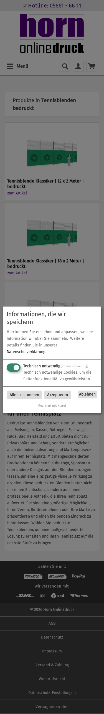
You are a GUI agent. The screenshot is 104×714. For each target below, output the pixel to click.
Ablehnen (87, 394)
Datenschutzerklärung (26, 352)
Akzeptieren (57, 395)
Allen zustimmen (24, 395)
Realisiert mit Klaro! (52, 405)
